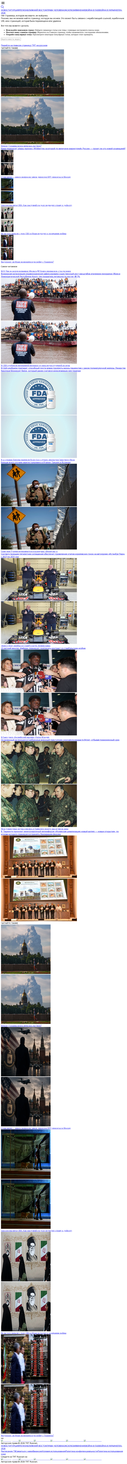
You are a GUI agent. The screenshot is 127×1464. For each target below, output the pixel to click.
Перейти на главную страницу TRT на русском (24, 45)
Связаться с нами (24, 1451)
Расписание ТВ (8, 1451)
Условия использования (53, 1451)
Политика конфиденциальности (81, 1451)
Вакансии (37, 1451)
